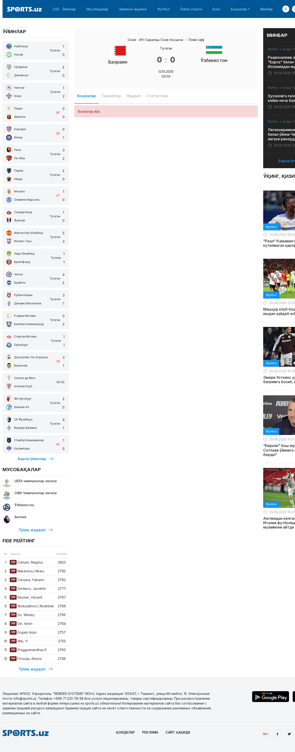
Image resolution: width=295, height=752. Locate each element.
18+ (265, 734)
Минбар (266, 9)
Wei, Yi (19, 641)
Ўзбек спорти (191, 9)
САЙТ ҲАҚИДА (177, 732)
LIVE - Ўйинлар (64, 9)
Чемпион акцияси (133, 9)
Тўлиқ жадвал (31, 530)
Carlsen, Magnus (27, 562)
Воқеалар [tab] (86, 96)
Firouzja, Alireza (26, 659)
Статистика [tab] (157, 96)
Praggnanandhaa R (29, 650)
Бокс (216, 9)
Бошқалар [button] (239, 9)
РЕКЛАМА (150, 732)
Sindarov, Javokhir (28, 588)
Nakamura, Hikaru (27, 571)
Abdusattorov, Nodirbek (32, 606)
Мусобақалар (97, 9)
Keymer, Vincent (26, 597)
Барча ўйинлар (32, 458)
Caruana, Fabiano (27, 580)
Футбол (163, 9)
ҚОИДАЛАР (125, 732)
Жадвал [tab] (134, 96)
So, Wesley (23, 615)
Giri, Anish (21, 624)
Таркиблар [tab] (111, 96)
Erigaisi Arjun (24, 632)
